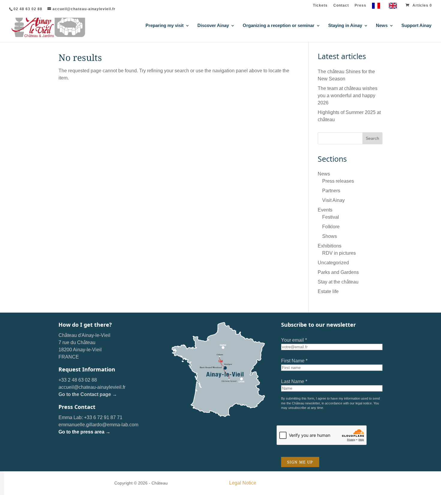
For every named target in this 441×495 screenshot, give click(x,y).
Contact (341, 6)
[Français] (377, 7)
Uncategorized (333, 262)
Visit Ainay (333, 200)
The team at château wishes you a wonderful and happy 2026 (347, 95)
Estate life (328, 291)
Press (360, 6)
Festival (330, 217)
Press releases (338, 181)
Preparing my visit (165, 25)
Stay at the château (338, 281)
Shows (329, 236)
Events (325, 209)
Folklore (331, 226)
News (382, 25)
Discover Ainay (213, 25)
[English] (394, 7)
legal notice (364, 403)
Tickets (320, 6)
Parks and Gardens (338, 272)
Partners (331, 190)
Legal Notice (242, 482)
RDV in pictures (339, 253)
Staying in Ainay (345, 25)
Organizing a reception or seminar (278, 25)
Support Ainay (416, 25)
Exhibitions (329, 245)
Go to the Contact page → (87, 394)
